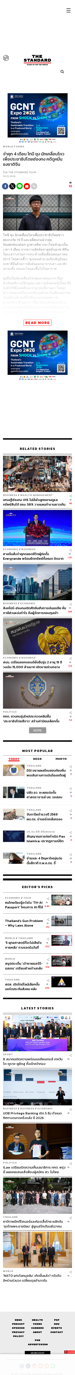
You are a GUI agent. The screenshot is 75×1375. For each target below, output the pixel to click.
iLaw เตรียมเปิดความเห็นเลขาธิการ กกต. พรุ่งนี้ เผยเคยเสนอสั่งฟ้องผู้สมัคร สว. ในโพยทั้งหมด (34, 1169)
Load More (37, 1290)
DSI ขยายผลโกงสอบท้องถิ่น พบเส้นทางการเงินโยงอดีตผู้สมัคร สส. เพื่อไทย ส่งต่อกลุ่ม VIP (46, 772)
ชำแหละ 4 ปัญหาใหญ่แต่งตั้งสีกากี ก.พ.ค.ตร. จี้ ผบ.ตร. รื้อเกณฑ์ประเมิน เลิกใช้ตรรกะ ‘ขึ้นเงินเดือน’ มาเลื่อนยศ (46, 860)
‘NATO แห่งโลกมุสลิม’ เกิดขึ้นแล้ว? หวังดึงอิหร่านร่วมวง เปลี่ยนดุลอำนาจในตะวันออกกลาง (32, 1277)
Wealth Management (36, 495)
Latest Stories (37, 1008)
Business (10, 495)
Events (56, 1328)
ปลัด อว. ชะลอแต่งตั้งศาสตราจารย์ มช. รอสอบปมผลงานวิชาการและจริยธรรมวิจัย (44, 794)
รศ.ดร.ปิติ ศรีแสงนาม (41, 832)
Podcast (18, 1324)
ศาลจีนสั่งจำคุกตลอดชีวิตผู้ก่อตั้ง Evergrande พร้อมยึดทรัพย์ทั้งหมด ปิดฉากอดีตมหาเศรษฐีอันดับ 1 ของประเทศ (33, 556)
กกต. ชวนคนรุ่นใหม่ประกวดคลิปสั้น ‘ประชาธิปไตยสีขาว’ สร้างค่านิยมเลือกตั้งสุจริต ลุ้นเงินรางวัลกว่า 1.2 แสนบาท (31, 718)
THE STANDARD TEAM (22, 172)
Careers (37, 1328)
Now (56, 1324)
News (18, 1320)
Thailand (34, 766)
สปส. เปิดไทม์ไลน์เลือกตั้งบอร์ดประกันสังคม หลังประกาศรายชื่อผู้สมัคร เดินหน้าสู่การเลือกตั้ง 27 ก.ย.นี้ (23, 986)
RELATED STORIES (37, 448)
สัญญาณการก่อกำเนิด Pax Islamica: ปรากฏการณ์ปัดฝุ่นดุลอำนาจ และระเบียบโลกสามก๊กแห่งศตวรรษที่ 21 (46, 838)
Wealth (37, 1320)
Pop (56, 1320)
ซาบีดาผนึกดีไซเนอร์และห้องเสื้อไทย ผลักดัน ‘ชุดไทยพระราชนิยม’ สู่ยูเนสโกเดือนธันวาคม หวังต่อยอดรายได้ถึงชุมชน (33, 1223)
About (37, 1332)
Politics (10, 712)
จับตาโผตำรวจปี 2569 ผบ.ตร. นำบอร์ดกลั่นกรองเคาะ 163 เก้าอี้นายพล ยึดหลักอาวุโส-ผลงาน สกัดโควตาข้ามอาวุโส (44, 816)
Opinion (18, 1328)
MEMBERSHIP (37, 1353)
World (8, 146)
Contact (56, 1332)
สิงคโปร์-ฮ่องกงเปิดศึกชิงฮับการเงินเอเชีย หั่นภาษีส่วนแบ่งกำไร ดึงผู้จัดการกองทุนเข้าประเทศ (34, 610)
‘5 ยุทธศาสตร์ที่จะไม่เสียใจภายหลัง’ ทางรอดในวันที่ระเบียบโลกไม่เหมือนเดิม (23, 944)
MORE (37, 730)
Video (37, 1324)
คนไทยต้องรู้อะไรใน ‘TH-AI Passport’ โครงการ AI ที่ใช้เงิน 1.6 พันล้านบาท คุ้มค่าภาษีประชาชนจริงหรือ (24, 904)
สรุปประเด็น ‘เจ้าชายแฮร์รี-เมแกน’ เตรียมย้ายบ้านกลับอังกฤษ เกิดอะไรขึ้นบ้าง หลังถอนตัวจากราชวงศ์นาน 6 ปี (24, 965)
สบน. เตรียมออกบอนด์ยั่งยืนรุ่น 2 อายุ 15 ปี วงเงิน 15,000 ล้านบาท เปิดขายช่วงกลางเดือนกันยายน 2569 (32, 664)
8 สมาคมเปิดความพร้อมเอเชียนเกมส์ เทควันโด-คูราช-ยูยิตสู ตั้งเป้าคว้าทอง (33, 1061)
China (20, 146)
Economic (10, 549)
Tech (27, 898)
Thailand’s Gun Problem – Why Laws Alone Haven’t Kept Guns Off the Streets (24, 923)
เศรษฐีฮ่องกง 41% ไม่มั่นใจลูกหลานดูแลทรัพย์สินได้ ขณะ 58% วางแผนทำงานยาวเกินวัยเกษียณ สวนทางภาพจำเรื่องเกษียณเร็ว (34, 502)
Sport (8, 1054)
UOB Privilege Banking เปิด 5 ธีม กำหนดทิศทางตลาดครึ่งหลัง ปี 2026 (32, 1115)
